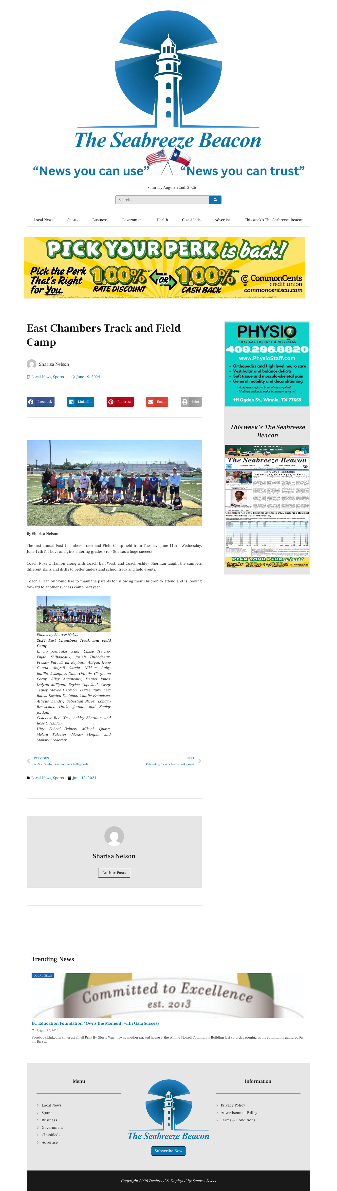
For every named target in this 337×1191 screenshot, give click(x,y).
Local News (43, 219)
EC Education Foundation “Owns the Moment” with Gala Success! (96, 1023)
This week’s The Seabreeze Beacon (274, 219)
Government (132, 219)
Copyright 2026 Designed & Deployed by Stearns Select (168, 1180)
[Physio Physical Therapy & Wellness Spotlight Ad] (267, 405)
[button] (41, 402)
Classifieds (191, 219)
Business (100, 219)
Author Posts (114, 872)
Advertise (223, 219)
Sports (72, 219)
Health (162, 219)
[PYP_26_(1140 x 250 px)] (164, 297)
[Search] (215, 200)
